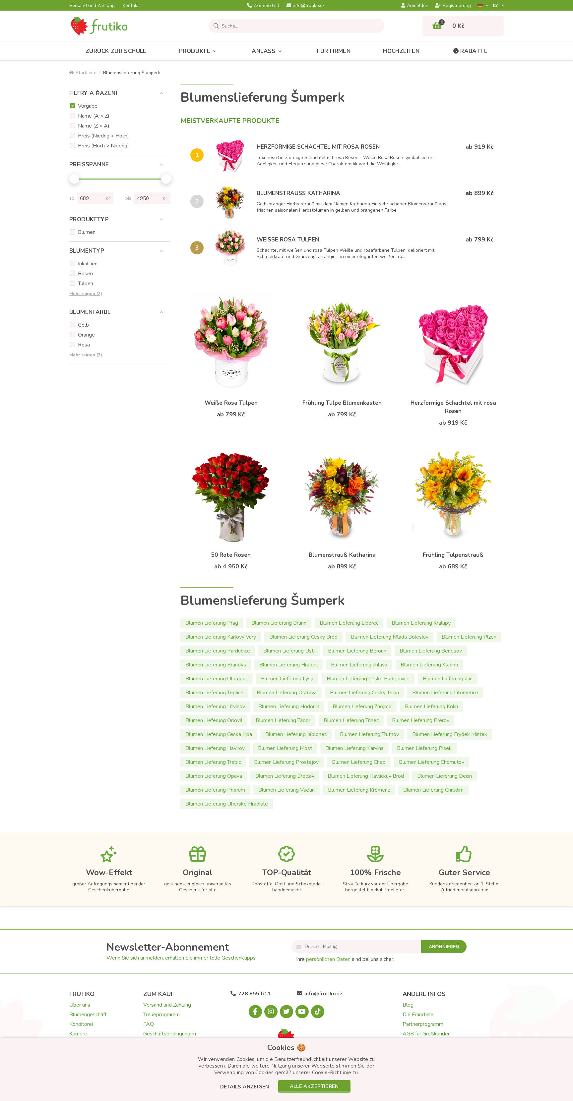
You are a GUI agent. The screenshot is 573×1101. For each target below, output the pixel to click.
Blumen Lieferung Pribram (215, 790)
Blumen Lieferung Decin (444, 776)
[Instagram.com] (271, 1011)
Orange (86, 335)
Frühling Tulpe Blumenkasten (342, 403)
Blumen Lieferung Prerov (420, 720)
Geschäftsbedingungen (169, 1033)
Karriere (78, 1033)
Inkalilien (87, 263)
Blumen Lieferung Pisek (424, 748)
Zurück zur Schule (116, 51)
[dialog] (286, 1069)
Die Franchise (418, 1014)
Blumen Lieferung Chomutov (431, 762)
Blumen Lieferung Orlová (213, 720)
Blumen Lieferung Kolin (431, 706)
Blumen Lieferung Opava (213, 776)
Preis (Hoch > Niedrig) (103, 145)
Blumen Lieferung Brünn (278, 623)
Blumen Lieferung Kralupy (421, 623)
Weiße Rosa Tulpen (288, 239)
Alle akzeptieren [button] (314, 1086)
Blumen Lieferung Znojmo (362, 706)
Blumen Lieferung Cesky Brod (303, 637)
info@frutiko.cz (308, 6)
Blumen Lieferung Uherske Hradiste (226, 804)
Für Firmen (333, 51)
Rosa (84, 344)
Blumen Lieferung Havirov (215, 748)
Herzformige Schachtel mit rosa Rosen (318, 147)
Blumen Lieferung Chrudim (433, 790)
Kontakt (131, 6)
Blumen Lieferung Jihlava (359, 664)
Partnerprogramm (423, 1024)
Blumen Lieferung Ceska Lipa (218, 734)
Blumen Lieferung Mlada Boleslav (389, 637)
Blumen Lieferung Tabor (283, 720)
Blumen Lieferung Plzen (469, 637)
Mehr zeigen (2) (85, 294)
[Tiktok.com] (317, 1011)
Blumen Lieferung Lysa (287, 678)
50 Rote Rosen (231, 555)
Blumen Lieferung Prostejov (286, 762)
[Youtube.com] (302, 1011)
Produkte (194, 51)
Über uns (79, 1005)
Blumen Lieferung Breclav (284, 776)
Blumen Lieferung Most (285, 748)
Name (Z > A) (93, 126)
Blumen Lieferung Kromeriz (359, 790)
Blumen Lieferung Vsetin (286, 790)
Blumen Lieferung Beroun (357, 651)
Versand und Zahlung (92, 6)
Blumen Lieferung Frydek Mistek (449, 734)
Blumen (87, 232)
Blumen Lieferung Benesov (431, 651)
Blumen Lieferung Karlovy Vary (220, 637)
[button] (244, 1087)
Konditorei (81, 1024)
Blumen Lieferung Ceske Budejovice (368, 678)
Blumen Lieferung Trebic (213, 762)
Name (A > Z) (93, 116)
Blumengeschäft (88, 1014)
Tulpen (85, 283)
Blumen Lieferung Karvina (354, 748)
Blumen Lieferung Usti (289, 651)
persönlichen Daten (328, 959)
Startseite (86, 73)
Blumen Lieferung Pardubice (217, 651)
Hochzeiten (401, 51)
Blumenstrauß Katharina (298, 193)
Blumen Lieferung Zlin (448, 678)
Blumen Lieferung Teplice (214, 692)
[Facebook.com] (255, 1011)
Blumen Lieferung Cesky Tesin (364, 692)
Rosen (85, 273)
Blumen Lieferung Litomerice (445, 692)
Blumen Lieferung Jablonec (296, 734)
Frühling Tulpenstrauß (453, 555)
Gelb (83, 325)
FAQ (148, 1024)
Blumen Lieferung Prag (211, 623)
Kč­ (496, 5)
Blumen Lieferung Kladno (429, 664)
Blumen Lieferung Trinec (351, 720)
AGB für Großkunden (427, 1033)
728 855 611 (266, 6)
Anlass (263, 51)
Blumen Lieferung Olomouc (216, 678)
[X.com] (286, 1011)
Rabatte (473, 51)
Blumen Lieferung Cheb (359, 762)
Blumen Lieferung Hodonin (288, 706)
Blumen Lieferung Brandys (215, 664)
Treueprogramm (161, 1014)
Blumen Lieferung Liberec (349, 623)
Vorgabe (87, 106)
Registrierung (457, 6)
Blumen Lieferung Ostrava (287, 692)
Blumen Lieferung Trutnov (369, 734)
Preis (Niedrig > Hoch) (103, 135)
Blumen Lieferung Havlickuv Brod (366, 776)
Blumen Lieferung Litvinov (215, 706)
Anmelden (417, 6)
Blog (408, 1005)
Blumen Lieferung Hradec (288, 664)
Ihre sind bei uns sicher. (345, 959)
